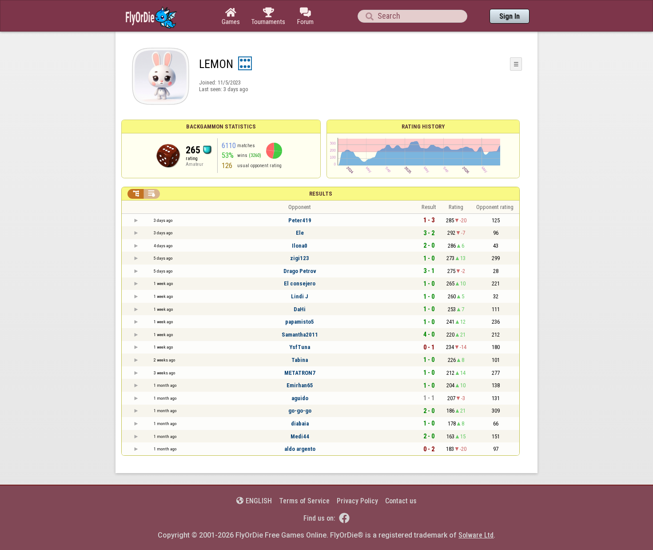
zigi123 (299, 258)
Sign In (509, 16)
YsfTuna (299, 347)
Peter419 (299, 220)
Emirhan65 (300, 385)
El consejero (299, 283)
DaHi (300, 309)
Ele (300, 232)
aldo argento (299, 449)
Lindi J (299, 296)
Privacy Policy (357, 501)
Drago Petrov (299, 271)
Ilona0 (299, 245)
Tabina (299, 360)
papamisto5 (299, 321)
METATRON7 (299, 372)
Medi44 (300, 436)
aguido (299, 398)
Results (320, 193)
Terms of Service (304, 501)
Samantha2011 (300, 334)
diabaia (300, 423)
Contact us (401, 501)
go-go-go (299, 410)
